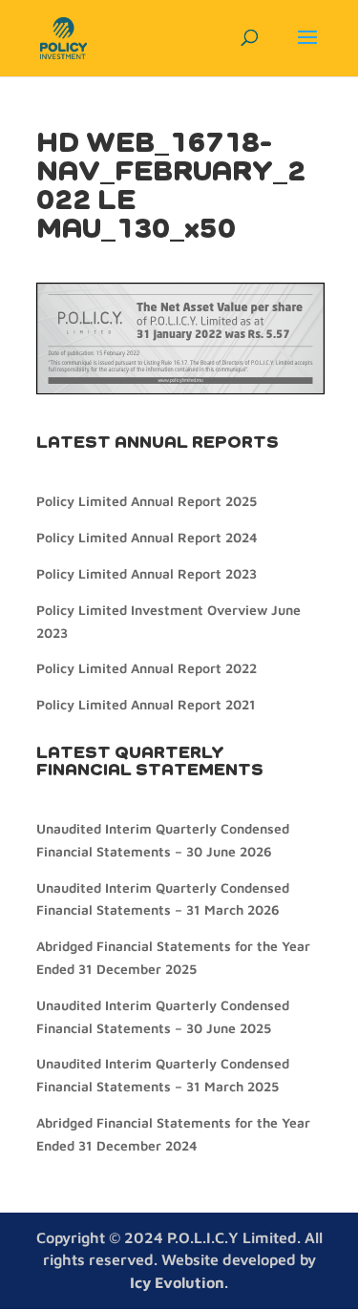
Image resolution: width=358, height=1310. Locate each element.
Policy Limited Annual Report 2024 (146, 537)
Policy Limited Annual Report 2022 (146, 668)
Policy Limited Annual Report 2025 (146, 501)
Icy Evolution (177, 1282)
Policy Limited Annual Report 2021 (146, 704)
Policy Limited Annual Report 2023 (146, 573)
